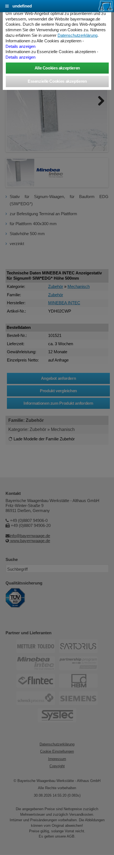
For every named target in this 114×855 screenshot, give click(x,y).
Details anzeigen (20, 46)
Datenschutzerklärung (77, 35)
